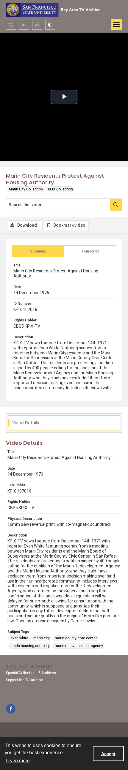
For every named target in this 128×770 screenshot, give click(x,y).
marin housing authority (30, 646)
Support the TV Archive (24, 680)
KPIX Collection (60, 189)
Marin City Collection (26, 189)
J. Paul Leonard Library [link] (29, 666)
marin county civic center (76, 638)
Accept (108, 753)
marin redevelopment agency (79, 646)
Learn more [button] (18, 760)
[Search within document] (116, 205)
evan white (19, 638)
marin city (41, 638)
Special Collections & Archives (31, 673)
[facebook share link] (10, 709)
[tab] (38, 251)
